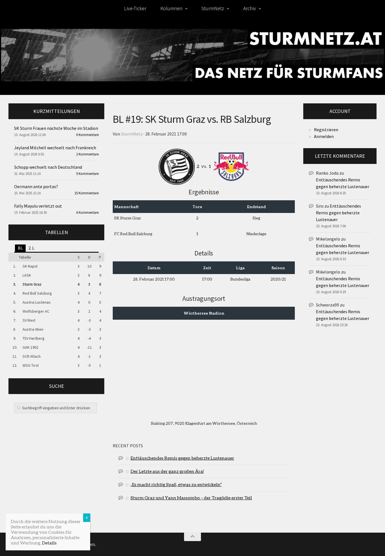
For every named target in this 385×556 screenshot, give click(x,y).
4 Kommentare (87, 212)
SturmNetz (213, 8)
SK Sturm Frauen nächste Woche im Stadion (56, 128)
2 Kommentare (87, 154)
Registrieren (326, 129)
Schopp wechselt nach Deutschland (48, 167)
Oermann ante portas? (36, 186)
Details (49, 542)
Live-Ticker (135, 8)
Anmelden (324, 136)
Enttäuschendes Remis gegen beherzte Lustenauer (182, 458)
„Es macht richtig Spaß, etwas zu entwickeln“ (176, 484)
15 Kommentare (86, 193)
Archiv (249, 8)
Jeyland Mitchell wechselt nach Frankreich (55, 147)
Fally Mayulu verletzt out (38, 206)
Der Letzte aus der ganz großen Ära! (167, 471)
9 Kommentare (87, 173)
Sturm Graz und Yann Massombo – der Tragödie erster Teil (191, 497)
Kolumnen (171, 8)
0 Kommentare (87, 134)
